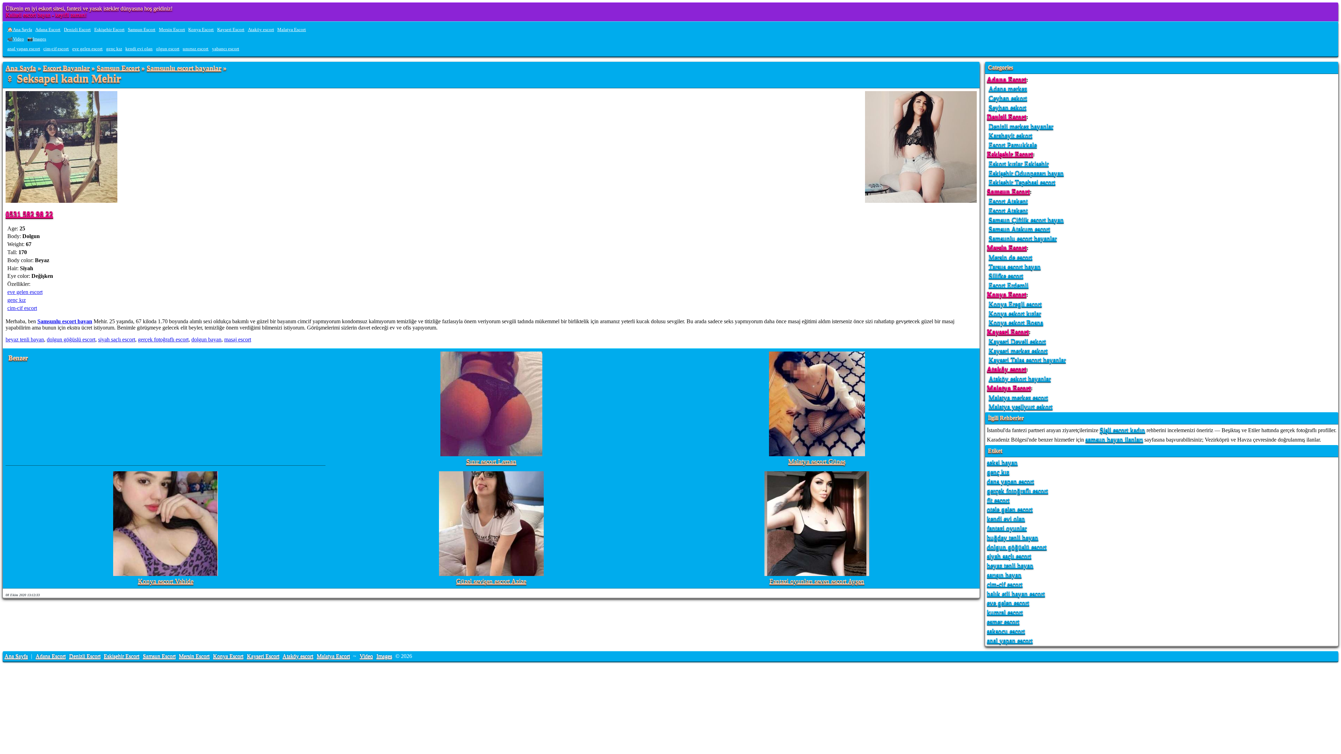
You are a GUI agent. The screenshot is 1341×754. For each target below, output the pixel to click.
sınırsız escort (195, 48)
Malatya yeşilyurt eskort (1021, 406)
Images (384, 656)
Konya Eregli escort (1015, 304)
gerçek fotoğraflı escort (163, 339)
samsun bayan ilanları (1114, 439)
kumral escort (1005, 612)
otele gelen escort (1010, 509)
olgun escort (167, 48)
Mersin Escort (172, 29)
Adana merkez (1008, 88)
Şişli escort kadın (1122, 430)
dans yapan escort (1010, 481)
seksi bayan (1002, 462)
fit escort (998, 500)
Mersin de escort (1010, 257)
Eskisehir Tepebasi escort (1022, 182)
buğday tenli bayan (1012, 537)
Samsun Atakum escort (1019, 228)
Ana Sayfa (21, 68)
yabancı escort (225, 48)
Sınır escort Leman (491, 461)
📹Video (15, 39)
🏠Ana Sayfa (19, 29)
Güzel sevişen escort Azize (491, 581)
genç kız (114, 48)
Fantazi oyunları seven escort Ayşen (816, 581)
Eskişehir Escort (109, 29)
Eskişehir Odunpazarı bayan (1026, 173)
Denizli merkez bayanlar (1021, 126)
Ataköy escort (261, 29)
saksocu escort (1006, 631)
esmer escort (1003, 621)
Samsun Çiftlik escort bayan (1026, 219)
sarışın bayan (1004, 574)
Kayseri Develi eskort (1017, 341)
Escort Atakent (1008, 201)
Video (366, 656)
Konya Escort (201, 29)
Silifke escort (1006, 275)
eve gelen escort (87, 48)
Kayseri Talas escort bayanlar (1027, 359)
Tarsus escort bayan (1015, 266)
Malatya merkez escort (1018, 397)
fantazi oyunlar (1007, 528)
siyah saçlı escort (116, 339)
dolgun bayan (206, 339)
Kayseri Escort (230, 29)
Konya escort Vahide (165, 581)
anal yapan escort (23, 48)
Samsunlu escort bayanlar (184, 68)
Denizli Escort (77, 29)
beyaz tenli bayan (25, 339)
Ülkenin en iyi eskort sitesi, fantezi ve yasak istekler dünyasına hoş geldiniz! (89, 9)
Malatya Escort (291, 29)
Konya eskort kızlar (1015, 313)
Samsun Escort (141, 29)
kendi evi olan (139, 48)
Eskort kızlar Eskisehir (1019, 163)
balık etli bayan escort (1016, 593)
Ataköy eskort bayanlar (1020, 378)
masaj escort (237, 339)
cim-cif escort (56, 48)
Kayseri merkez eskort (1018, 350)
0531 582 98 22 (29, 214)
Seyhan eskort (1007, 107)
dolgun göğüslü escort (71, 339)
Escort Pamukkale (1013, 144)
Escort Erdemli (1008, 285)
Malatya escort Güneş (816, 461)
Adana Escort (47, 29)
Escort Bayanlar (66, 68)
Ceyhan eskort (1008, 98)
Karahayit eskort (1010, 135)
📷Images (36, 39)
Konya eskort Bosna (1016, 322)
